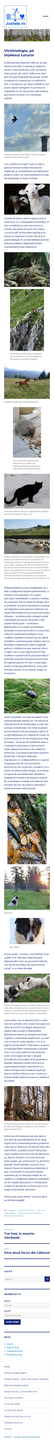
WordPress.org (14, 1354)
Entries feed (13, 1347)
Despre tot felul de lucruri (17, 1416)
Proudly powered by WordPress (27, 1437)
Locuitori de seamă (13, 1410)
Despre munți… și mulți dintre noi (20, 1391)
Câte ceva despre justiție (16, 1385)
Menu (45, 16)
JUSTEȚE (8, 1437)
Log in (10, 1344)
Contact (8, 1429)
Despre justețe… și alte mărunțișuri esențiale (26, 1379)
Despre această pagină (15, 1373)
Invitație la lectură (13, 1423)
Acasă (7, 1366)
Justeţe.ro (12, 1210)
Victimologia (18, 1216)
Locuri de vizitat (12, 1404)
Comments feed (14, 1351)
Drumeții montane (13, 1398)
